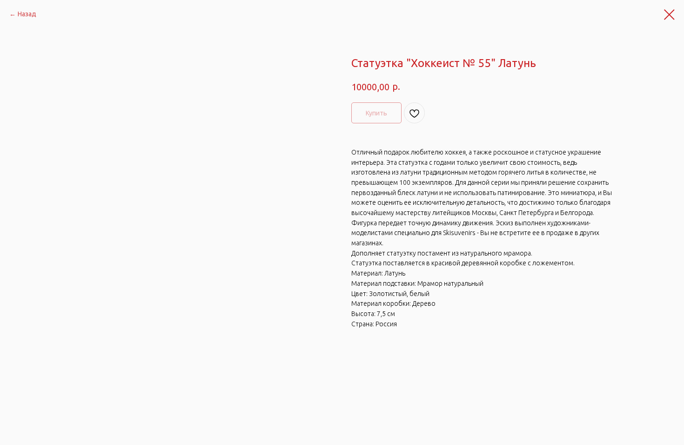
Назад (27, 14)
